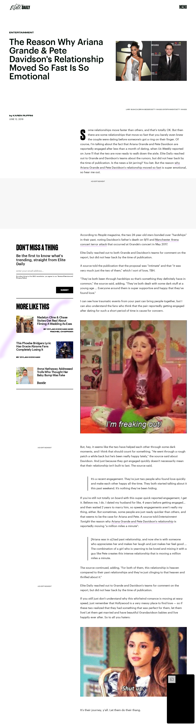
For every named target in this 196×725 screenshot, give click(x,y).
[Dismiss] (191, 677)
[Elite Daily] (20, 7)
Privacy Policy (21, 278)
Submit (65, 290)
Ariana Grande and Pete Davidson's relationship (142, 521)
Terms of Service (64, 276)
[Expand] (170, 677)
